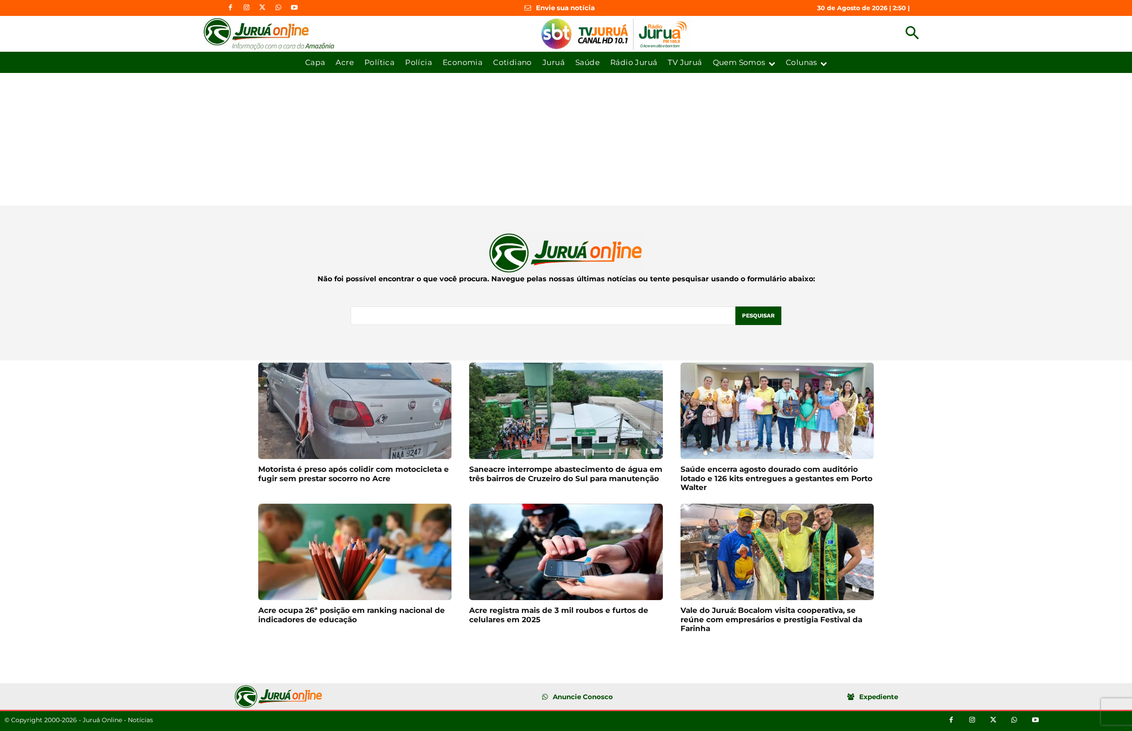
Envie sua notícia (565, 8)
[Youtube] (294, 8)
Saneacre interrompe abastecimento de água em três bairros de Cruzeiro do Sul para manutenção (565, 473)
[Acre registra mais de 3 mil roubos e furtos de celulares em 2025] (565, 552)
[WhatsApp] (278, 8)
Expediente (878, 697)
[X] (262, 8)
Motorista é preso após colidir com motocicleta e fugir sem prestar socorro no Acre (353, 473)
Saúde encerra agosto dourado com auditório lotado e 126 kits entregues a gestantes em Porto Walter (776, 478)
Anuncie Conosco (583, 697)
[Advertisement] (566, 139)
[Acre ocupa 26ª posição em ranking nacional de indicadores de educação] (354, 552)
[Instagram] (246, 8)
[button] (912, 33)
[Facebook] (230, 8)
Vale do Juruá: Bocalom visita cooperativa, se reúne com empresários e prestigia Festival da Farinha (771, 619)
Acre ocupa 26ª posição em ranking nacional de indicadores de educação (351, 615)
